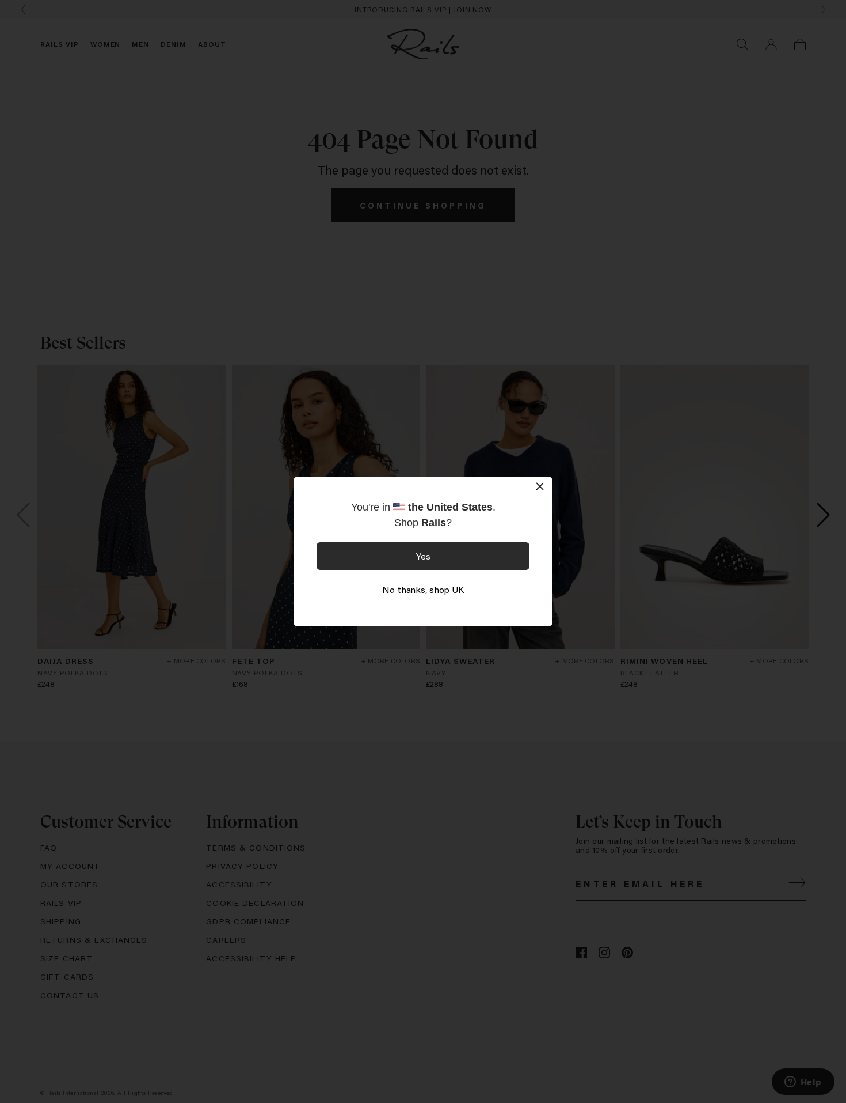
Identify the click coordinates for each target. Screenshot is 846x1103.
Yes (423, 556)
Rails (433, 522)
